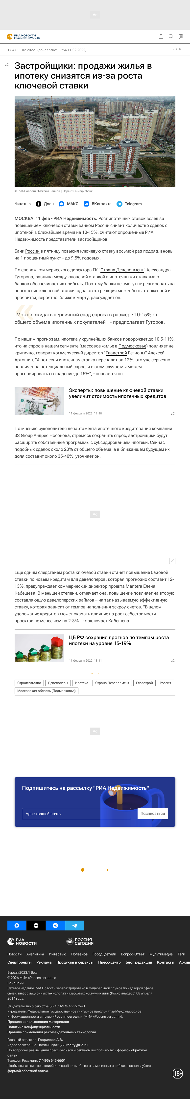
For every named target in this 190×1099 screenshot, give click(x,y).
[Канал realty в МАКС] (16, 925)
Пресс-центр (109, 962)
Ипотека (81, 683)
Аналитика (35, 954)
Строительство (29, 683)
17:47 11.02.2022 (21, 50)
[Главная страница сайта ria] (8, 36)
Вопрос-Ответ (132, 954)
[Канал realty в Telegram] (74, 925)
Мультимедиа (161, 954)
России (32, 251)
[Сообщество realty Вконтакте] (55, 925)
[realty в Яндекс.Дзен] (36, 925)
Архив (184, 962)
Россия (165, 683)
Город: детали (104, 954)
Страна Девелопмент (122, 269)
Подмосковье (132, 345)
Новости (14, 954)
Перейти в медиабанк (78, 191)
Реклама (43, 962)
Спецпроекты (19, 962)
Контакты (165, 962)
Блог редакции (139, 962)
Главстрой (116, 352)
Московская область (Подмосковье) (46, 691)
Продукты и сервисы (74, 962)
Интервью (57, 954)
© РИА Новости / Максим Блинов (37, 191)
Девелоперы (58, 683)
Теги (181, 954)
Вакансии (15, 983)
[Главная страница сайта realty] (32, 36)
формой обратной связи (27, 1071)
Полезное (79, 954)
